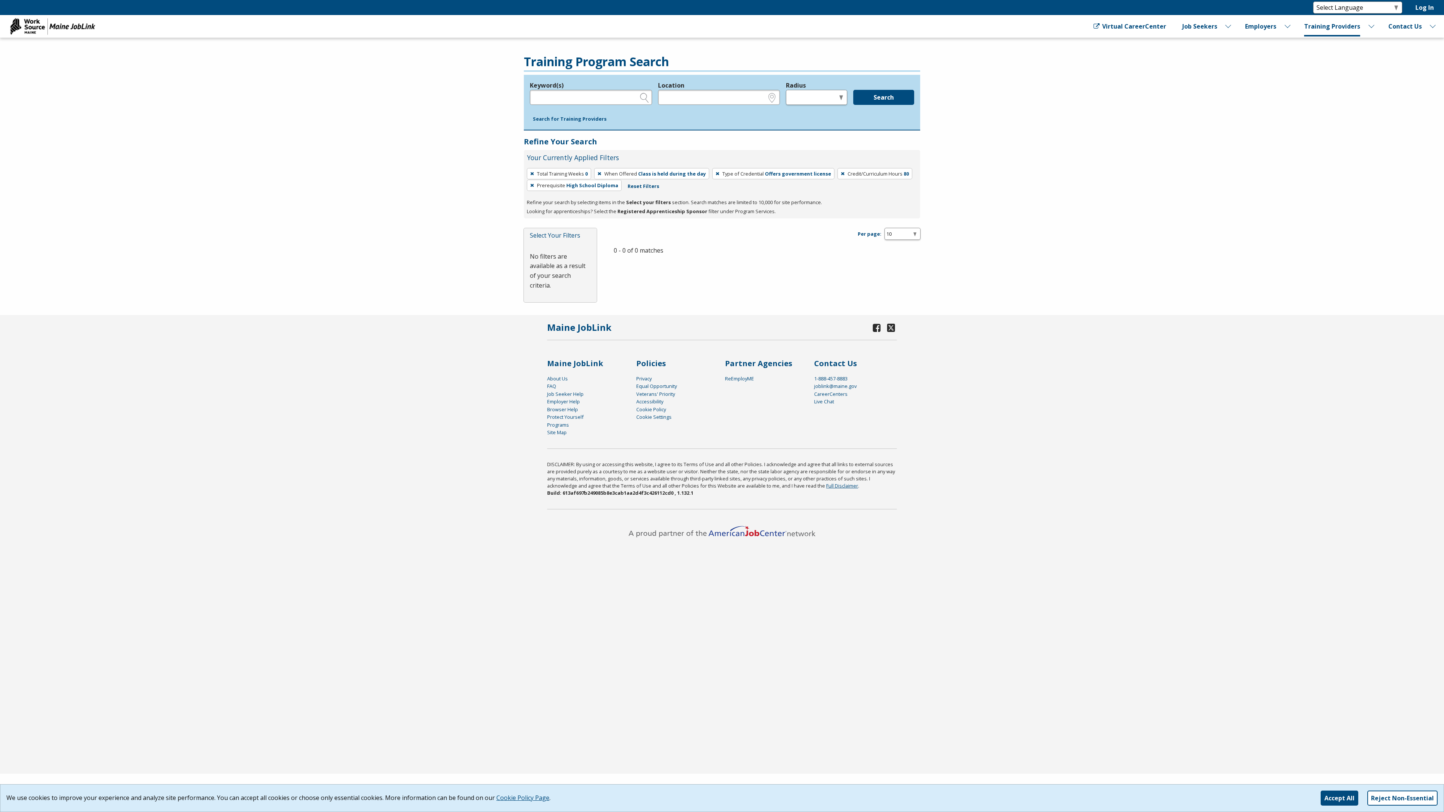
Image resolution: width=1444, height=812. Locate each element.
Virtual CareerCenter (1133, 26)
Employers (1260, 26)
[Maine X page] (891, 327)
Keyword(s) (547, 85)
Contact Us (1405, 26)
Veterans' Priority (655, 394)
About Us (557, 378)
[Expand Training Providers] (1372, 26)
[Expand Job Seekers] (1229, 26)
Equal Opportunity (656, 386)
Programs (558, 424)
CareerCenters (831, 394)
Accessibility (649, 401)
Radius (796, 85)
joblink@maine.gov (835, 386)
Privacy (644, 378)
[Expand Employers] (1288, 26)
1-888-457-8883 (831, 378)
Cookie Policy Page (522, 798)
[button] (570, 119)
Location (671, 85)
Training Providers (1332, 26)
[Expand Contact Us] (1433, 26)
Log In (1424, 7)
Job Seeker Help (565, 394)
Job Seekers (1199, 26)
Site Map (557, 432)
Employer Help (563, 401)
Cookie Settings (654, 417)
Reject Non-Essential (1402, 798)
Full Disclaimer (842, 485)
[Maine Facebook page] (877, 327)
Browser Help (562, 409)
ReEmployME (739, 378)
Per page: (869, 233)
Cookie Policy (651, 409)
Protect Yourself (565, 417)
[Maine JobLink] (53, 26)
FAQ (551, 386)
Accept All (1339, 798)
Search (884, 97)
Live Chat (824, 401)
